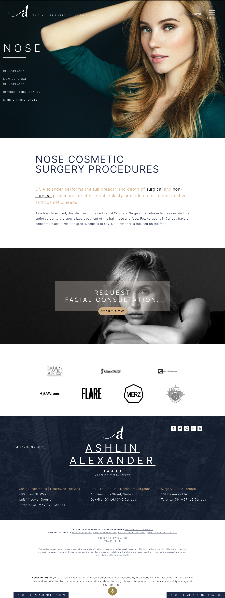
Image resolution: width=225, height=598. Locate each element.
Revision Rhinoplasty (22, 91)
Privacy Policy (112, 541)
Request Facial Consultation (196, 595)
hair (112, 218)
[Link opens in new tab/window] (55, 371)
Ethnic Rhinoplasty (20, 99)
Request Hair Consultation (41, 595)
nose (120, 218)
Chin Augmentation (105, 532)
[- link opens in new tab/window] (175, 393)
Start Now (112, 311)
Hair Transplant (82, 532)
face (135, 218)
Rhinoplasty (14, 71)
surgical (154, 189)
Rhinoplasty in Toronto (162, 532)
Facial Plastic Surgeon (60, 15)
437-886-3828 (31, 447)
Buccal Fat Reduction (131, 532)
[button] (112, 591)
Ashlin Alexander (112, 453)
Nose (98, 15)
